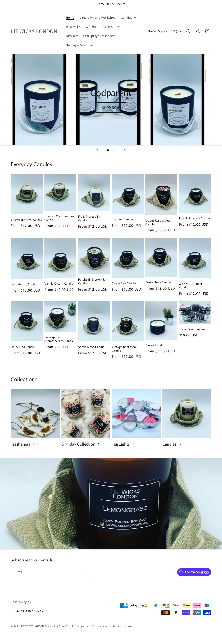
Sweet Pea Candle (124, 283)
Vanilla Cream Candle (58, 283)
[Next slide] (125, 150)
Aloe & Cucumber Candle (190, 285)
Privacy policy (100, 626)
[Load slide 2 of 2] (114, 150)
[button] (128, 17)
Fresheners (20, 443)
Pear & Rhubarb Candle (194, 218)
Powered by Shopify (56, 626)
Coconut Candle (122, 219)
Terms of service (123, 626)
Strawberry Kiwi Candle (26, 220)
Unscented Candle (23, 347)
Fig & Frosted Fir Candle (89, 218)
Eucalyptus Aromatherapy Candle (59, 339)
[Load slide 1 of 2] (107, 150)
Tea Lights (121, 443)
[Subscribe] (84, 572)
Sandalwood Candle (91, 347)
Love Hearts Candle (24, 284)
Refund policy (80, 626)
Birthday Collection (78, 443)
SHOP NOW (111, 107)
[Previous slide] (97, 150)
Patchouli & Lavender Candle (92, 281)
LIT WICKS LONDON (32, 626)
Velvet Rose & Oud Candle (157, 222)
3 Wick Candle (154, 345)
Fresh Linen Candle (158, 282)
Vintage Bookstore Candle (124, 349)
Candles (169, 443)
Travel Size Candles (192, 329)
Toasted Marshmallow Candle (59, 218)
